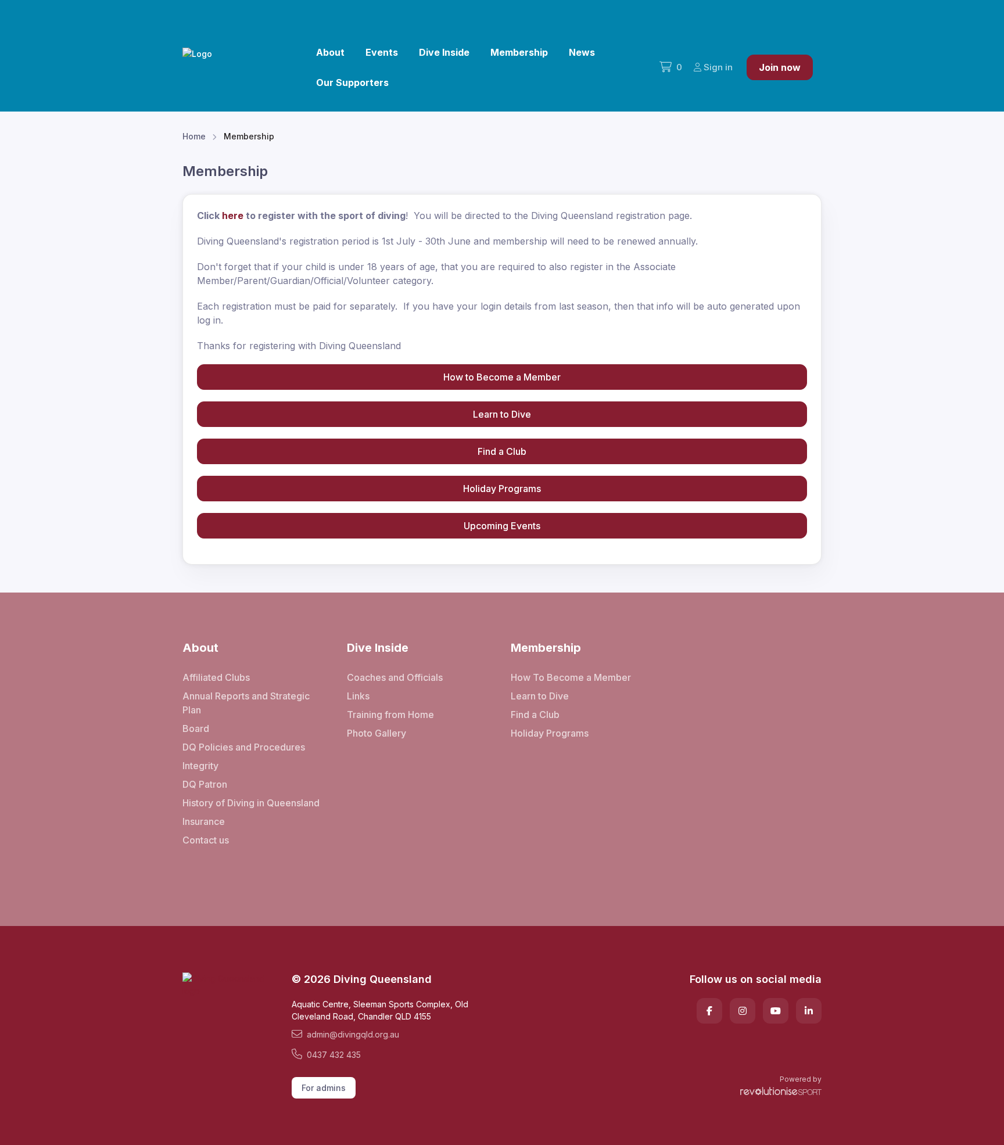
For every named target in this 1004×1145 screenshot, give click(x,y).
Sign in (718, 67)
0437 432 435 (334, 1055)
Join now (780, 67)
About (330, 52)
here (232, 215)
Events (381, 52)
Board (195, 728)
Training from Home (390, 714)
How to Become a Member (502, 377)
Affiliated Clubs (216, 677)
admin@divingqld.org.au (353, 1034)
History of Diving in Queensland (251, 803)
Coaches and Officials (395, 677)
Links (358, 696)
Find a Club (502, 451)
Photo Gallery (376, 733)
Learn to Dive (502, 414)
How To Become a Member (571, 677)
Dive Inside (444, 52)
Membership (519, 52)
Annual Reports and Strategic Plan (246, 703)
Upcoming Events (502, 526)
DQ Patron (204, 784)
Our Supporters (352, 82)
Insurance (203, 821)
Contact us (205, 840)
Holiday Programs (502, 488)
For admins (324, 1088)
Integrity (200, 765)
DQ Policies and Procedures (243, 747)
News (582, 52)
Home (194, 136)
